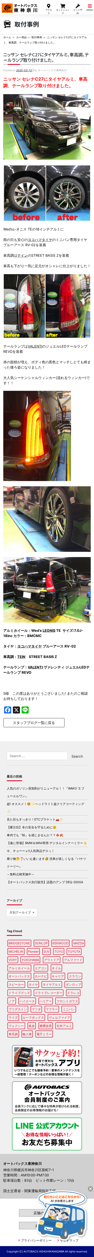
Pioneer (33, 951)
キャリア (58, 976)
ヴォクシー (16, 1026)
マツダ (36, 1009)
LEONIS (49, 630)
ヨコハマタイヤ (40, 239)
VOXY (13, 960)
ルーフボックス (33, 1017)
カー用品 (21, 37)
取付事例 (36, 37)
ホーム (7, 37)
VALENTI (35, 346)
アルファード (73, 960)
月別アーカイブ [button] (20, 912)
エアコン (41, 968)
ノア (12, 1001)
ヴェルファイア (59, 1017)
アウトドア (51, 960)
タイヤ (33, 984)
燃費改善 (46, 1026)
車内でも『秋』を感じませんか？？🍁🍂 (35, 835)
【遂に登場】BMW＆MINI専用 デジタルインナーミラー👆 (47, 843)
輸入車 (27, 1034)
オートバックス (19, 976)
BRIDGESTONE (19, 943)
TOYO (58, 951)
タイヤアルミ (52, 984)
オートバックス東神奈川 (19, 6)
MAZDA (78, 943)
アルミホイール (19, 968)
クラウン (75, 976)
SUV (47, 951)
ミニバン (69, 1009)
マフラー (52, 1009)
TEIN (21, 656)
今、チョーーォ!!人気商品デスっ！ (30, 851)
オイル (56, 968)
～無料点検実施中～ (20, 874)
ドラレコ (73, 993)
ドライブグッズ (19, 993)
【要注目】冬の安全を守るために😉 (31, 827)
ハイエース (27, 1001)
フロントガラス (67, 1001)
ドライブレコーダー (48, 993)
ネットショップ (62, 11)
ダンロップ (73, 984)
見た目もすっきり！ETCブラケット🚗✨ (35, 819)
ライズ (13, 1017)
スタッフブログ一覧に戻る (34, 722)
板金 (32, 1026)
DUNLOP (41, 943)
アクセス (48, 11)
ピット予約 (77, 11)
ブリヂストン (18, 1009)
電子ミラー (44, 1034)
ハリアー (46, 1001)
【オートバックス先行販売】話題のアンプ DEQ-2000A (45, 882)
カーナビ (41, 976)
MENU (90, 10)
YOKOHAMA (30, 960)
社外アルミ (64, 1026)
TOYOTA (74, 951)
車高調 (13, 1034)
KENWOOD (60, 943)
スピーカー (16, 984)
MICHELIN (16, 951)
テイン (22, 255)
